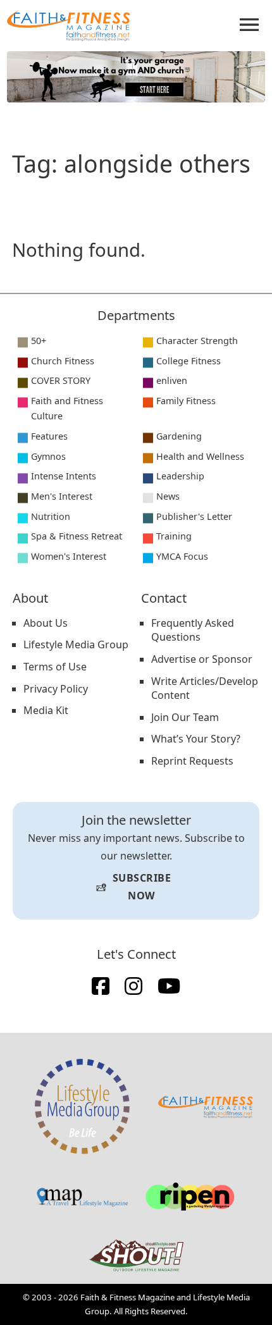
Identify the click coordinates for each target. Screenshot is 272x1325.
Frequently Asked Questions (192, 630)
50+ (38, 341)
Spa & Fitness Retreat (76, 536)
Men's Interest (61, 496)
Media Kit (45, 710)
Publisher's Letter (194, 516)
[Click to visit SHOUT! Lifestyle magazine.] (136, 1255)
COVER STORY (60, 380)
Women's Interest (68, 556)
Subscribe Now (133, 886)
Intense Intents (63, 476)
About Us (45, 623)
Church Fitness (62, 361)
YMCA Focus (182, 556)
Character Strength (197, 341)
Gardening (179, 436)
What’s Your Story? (195, 739)
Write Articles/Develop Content (204, 688)
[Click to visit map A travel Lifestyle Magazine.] (82, 1196)
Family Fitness (186, 401)
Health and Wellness (200, 456)
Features (49, 436)
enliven (171, 380)
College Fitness (188, 361)
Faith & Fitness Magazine (127, 1297)
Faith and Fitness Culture (67, 408)
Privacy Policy (55, 689)
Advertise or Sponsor (201, 659)
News (168, 496)
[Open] (249, 24)
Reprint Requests (192, 761)
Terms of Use (55, 667)
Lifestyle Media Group (75, 644)
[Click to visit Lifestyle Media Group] (82, 1106)
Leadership (180, 476)
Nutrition (50, 516)
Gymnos (48, 456)
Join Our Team (185, 717)
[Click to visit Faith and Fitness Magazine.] (205, 1107)
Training (174, 536)
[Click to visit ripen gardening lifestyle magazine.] (189, 1197)
